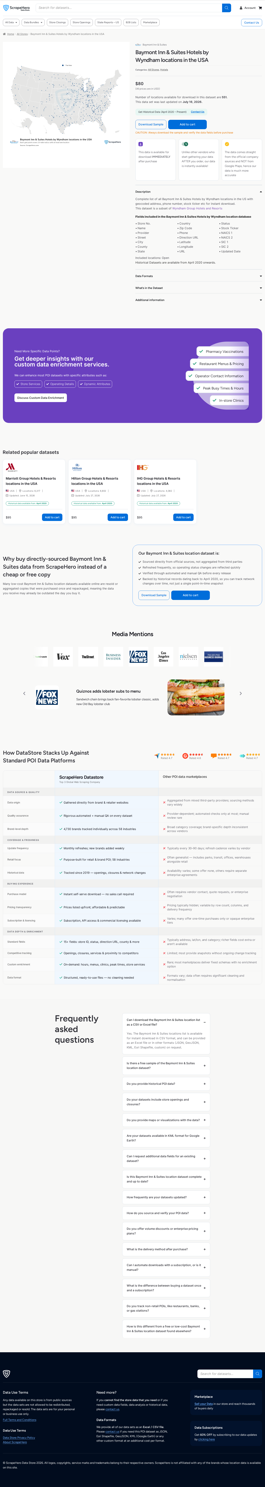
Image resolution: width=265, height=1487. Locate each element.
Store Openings (81, 22)
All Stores (22, 33)
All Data (9, 22)
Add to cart (187, 124)
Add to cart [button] (52, 517)
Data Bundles (31, 22)
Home (10, 33)
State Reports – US (108, 22)
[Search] (226, 8)
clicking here (206, 1439)
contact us (112, 1409)
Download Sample (150, 124)
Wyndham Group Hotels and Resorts (197, 208)
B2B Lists (131, 22)
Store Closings (57, 22)
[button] (24, 693)
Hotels (164, 69)
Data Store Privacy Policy (19, 1437)
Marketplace (150, 22)
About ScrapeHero (15, 1442)
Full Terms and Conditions (19, 1420)
